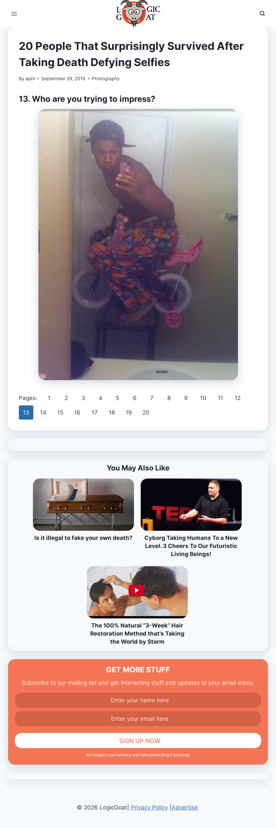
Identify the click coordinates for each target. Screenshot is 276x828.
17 (95, 412)
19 (129, 412)
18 (112, 412)
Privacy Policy (149, 807)
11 (220, 398)
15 (60, 412)
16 (77, 412)
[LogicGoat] (138, 13)
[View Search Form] (262, 14)
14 (43, 412)
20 (145, 412)
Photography (106, 78)
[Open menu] (14, 13)
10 (203, 398)
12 (238, 398)
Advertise (185, 807)
